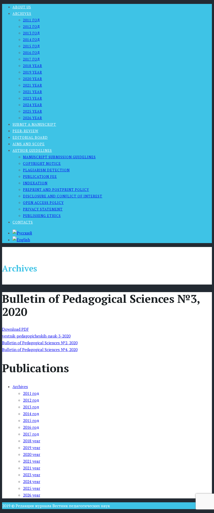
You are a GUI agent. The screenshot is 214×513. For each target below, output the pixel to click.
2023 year (32, 98)
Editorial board (30, 137)
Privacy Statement (43, 209)
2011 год (31, 20)
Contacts (23, 222)
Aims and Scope (29, 144)
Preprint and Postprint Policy (56, 189)
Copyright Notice (42, 163)
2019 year (32, 72)
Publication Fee (40, 176)
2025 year (32, 111)
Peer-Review (25, 131)
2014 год (31, 39)
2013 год (31, 33)
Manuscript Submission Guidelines (59, 157)
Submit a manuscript (34, 124)
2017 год (31, 59)
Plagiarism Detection (46, 170)
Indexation (35, 183)
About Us (22, 7)
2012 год (31, 26)
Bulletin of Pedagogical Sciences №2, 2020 (40, 342)
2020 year (32, 78)
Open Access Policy (43, 202)
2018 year (32, 65)
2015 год (31, 46)
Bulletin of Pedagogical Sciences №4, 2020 (40, 349)
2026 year (32, 118)
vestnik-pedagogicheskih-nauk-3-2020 (36, 336)
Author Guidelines (32, 150)
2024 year (32, 104)
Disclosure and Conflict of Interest (62, 196)
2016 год (31, 52)
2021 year (32, 85)
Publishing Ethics (42, 215)
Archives (22, 13)
